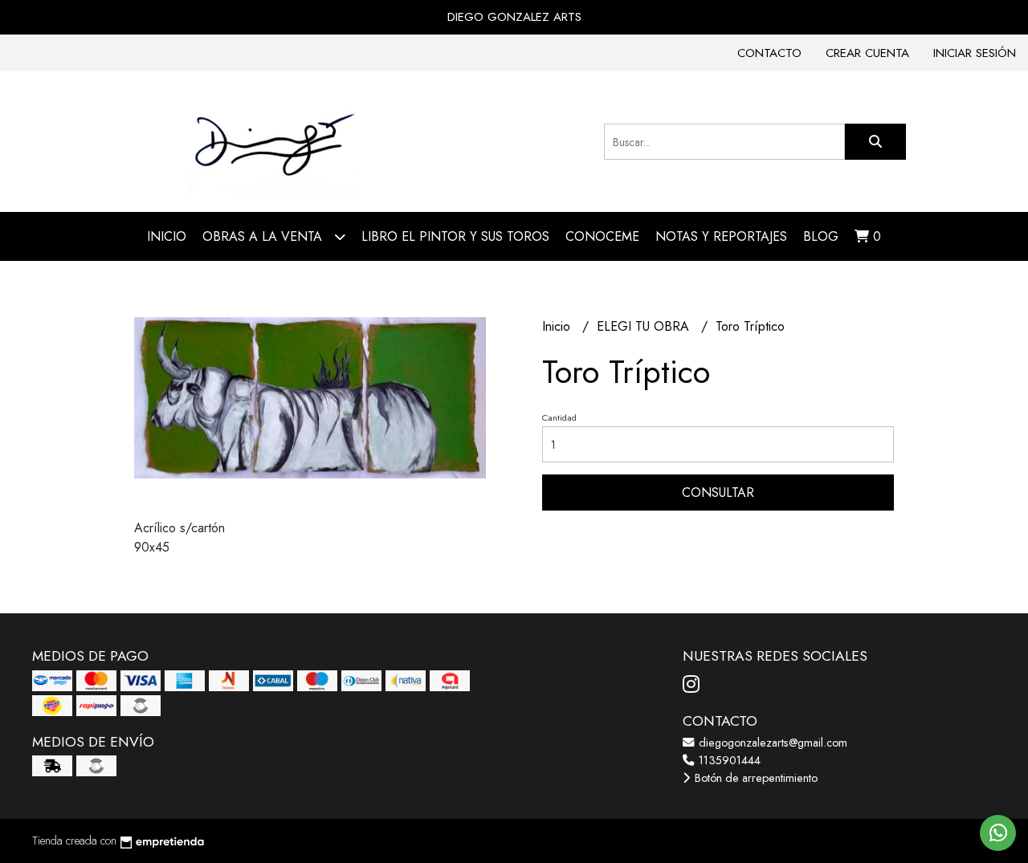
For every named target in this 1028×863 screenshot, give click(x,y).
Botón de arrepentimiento (754, 778)
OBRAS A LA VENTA (264, 236)
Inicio (166, 236)
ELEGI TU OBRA (645, 326)
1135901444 (728, 760)
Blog (820, 236)
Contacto (769, 53)
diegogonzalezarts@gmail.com (771, 743)
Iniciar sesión (974, 53)
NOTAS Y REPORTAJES (721, 236)
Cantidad (559, 417)
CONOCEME (602, 236)
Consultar (718, 492)
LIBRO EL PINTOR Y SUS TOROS (455, 236)
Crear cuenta (867, 53)
